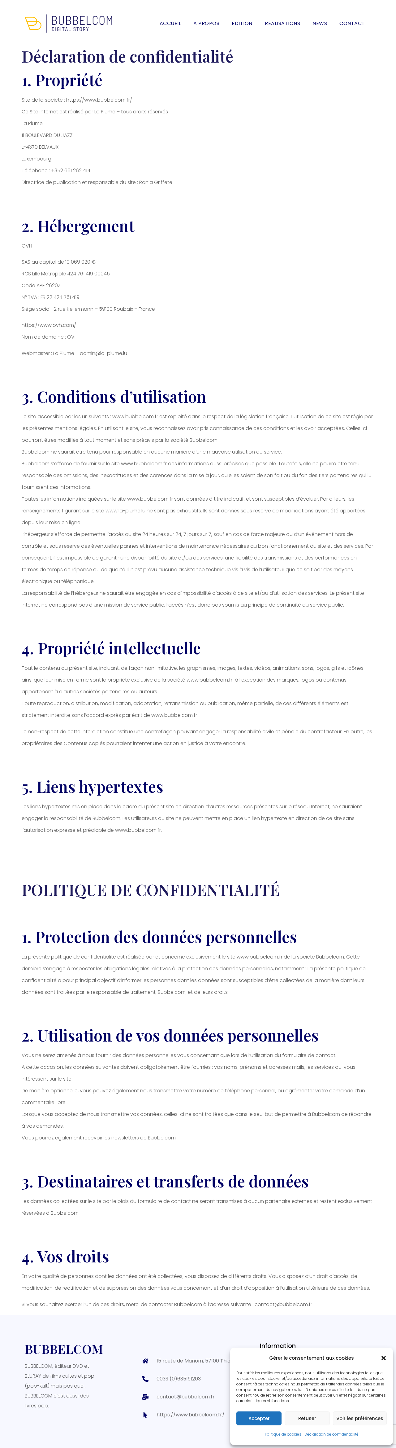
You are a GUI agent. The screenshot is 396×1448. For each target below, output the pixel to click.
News (319, 23)
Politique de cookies (283, 1434)
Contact (352, 23)
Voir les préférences (359, 1418)
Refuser (307, 1418)
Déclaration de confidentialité (331, 1434)
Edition (242, 23)
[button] (384, 1358)
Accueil (170, 23)
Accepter (259, 1418)
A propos (206, 23)
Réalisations (282, 23)
